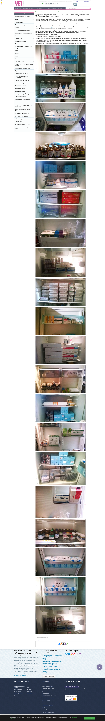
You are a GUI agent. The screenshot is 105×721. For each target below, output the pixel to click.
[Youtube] (74, 654)
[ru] (1, 1)
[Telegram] (66, 654)
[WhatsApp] (67, 644)
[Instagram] (72, 654)
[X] (63, 644)
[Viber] (65, 644)
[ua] (1, 2)
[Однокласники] (61, 644)
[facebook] (69, 654)
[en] (1, 4)
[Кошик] (75, 4)
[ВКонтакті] (59, 644)
